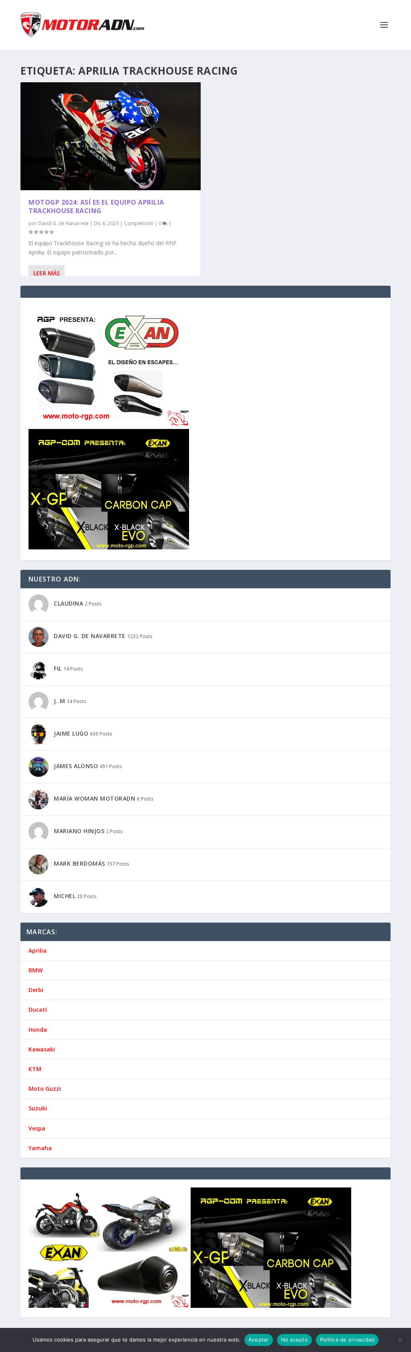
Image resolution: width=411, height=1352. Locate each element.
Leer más (46, 273)
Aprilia (37, 950)
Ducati (37, 1009)
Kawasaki (41, 1049)
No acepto (294, 1339)
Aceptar (258, 1339)
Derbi (35, 990)
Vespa (36, 1128)
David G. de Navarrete (63, 223)
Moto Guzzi (44, 1088)
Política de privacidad (347, 1339)
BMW (35, 970)
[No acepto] (400, 1340)
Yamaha (40, 1148)
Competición (138, 223)
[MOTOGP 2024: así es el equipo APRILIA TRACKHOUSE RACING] (110, 136)
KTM (34, 1069)
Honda (37, 1029)
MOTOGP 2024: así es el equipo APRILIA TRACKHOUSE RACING (96, 206)
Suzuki (37, 1108)
